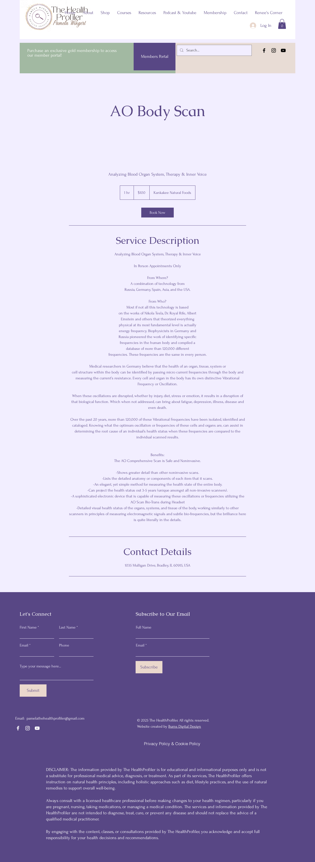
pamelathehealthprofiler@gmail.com (55, 718)
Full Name (143, 627)
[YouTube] (283, 50)
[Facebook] (264, 50)
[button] (282, 24)
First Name (28, 627)
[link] (157, 212)
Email (24, 645)
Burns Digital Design (184, 726)
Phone (64, 645)
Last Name (67, 627)
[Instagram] (274, 50)
